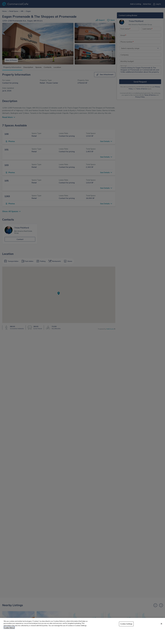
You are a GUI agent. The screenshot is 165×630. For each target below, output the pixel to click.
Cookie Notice (9, 628)
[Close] (161, 623)
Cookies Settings (126, 624)
